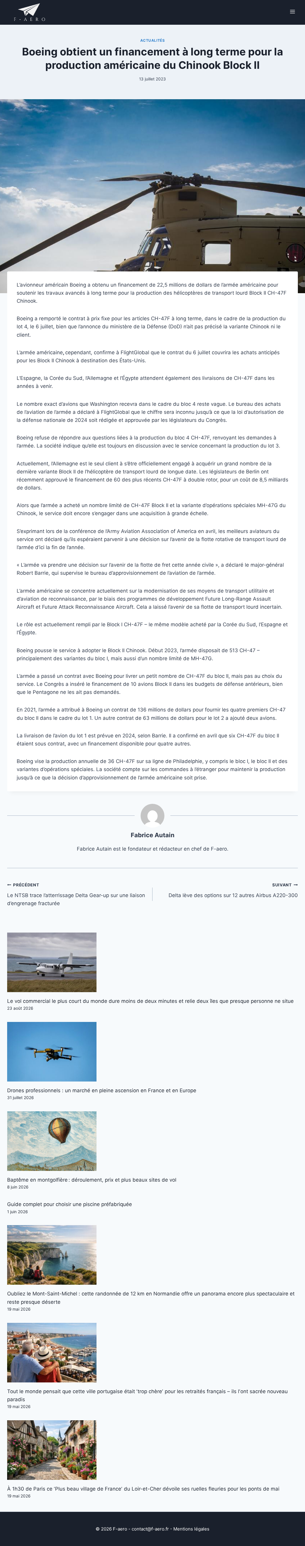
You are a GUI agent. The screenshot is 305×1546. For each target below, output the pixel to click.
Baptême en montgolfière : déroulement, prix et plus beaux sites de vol (91, 1180)
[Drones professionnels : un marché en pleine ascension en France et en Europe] (152, 1052)
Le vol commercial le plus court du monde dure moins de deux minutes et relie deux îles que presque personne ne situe (150, 1001)
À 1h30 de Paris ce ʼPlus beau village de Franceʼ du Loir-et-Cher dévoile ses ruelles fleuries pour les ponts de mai (143, 1489)
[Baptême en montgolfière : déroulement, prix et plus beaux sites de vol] (152, 1141)
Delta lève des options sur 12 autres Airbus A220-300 (233, 890)
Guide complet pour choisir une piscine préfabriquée (69, 1204)
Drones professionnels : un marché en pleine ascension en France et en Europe (101, 1090)
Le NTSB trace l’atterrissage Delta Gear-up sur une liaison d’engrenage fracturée (76, 894)
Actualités (152, 40)
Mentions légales (191, 1529)
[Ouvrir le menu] (292, 11)
